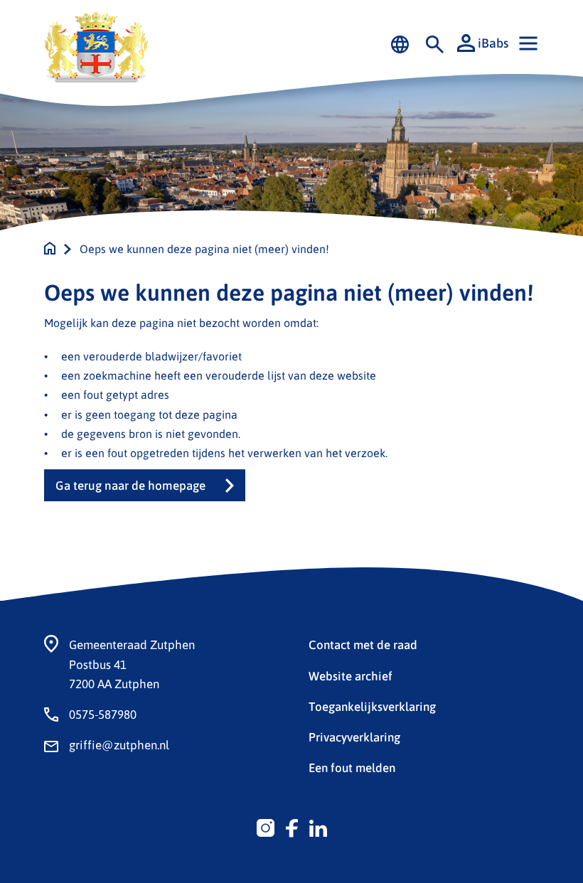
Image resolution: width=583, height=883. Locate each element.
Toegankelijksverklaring (372, 706)
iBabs (493, 42)
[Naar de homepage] (49, 248)
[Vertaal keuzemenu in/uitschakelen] (400, 43)
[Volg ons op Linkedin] (318, 826)
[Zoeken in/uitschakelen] (435, 43)
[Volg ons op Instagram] (265, 826)
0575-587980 (103, 714)
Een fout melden (352, 767)
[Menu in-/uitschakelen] (528, 43)
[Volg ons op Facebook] (292, 826)
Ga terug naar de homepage (130, 485)
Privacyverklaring (354, 736)
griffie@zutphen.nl (119, 744)
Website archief (350, 675)
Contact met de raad (363, 644)
